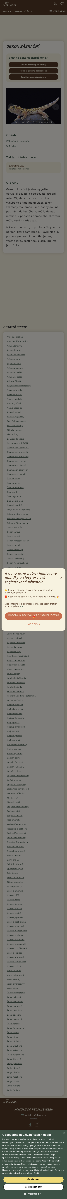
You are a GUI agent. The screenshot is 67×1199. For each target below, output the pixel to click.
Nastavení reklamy (10, 1170)
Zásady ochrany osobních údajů (24, 1173)
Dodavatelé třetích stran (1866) (23, 1154)
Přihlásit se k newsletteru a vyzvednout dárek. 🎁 (33, 616)
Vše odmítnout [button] (33, 1187)
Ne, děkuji (33, 624)
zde (22, 606)
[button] (33, 1193)
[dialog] (33, 1164)
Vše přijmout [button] (33, 1179)
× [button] (63, 1133)
